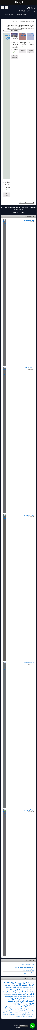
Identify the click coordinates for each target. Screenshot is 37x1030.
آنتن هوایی (29, 982)
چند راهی (13, 1014)
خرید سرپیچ (19, 982)
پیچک (17, 1027)
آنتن (33, 982)
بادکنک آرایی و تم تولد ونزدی (27, 964)
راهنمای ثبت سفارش (21, 14)
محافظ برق (18, 1012)
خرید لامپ (8, 994)
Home (23, 21)
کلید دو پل (25, 1016)
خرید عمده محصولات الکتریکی (20, 990)
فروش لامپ (19, 1010)
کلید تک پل (8, 1014)
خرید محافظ (26, 996)
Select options (30, 51)
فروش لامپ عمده (10, 1010)
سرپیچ (11, 996)
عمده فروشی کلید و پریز (27, 1008)
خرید (24, 982)
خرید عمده (9, 982)
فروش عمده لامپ (29, 1010)
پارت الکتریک (7, 1012)
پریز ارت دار (18, 1014)
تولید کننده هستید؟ (8, 14)
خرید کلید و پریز (18, 996)
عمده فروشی (14, 998)
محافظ (22, 1012)
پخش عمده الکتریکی (28, 1014)
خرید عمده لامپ (9, 987)
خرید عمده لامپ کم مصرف (26, 989)
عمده (25, 998)
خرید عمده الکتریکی (22, 984)
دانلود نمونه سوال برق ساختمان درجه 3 (24, 967)
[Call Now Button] (32, 1026)
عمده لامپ (17, 1008)
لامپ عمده (28, 1012)
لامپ (32, 1012)
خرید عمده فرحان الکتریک (22, 987)
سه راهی (7, 996)
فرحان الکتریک (9, 1008)
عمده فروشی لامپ (9, 1003)
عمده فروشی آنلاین (24, 1000)
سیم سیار (31, 998)
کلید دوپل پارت (19, 1016)
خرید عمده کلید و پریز (17, 994)
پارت (13, 1012)
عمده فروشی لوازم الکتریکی (20, 1005)
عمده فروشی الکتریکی (21, 1002)
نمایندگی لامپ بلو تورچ (28, 970)
